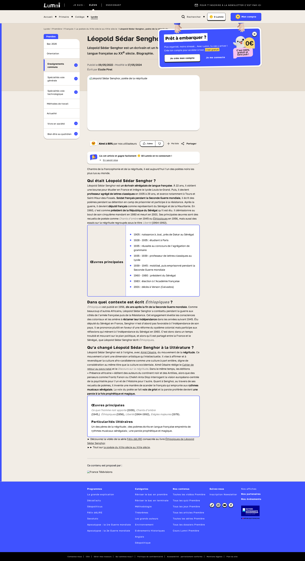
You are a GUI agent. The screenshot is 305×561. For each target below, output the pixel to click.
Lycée (94, 16)
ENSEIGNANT (113, 5)
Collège (80, 16)
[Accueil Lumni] (52, 5)
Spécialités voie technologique (55, 92)
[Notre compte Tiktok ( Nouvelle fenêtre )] (212, 505)
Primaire (64, 16)
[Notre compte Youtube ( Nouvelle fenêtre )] (224, 505)
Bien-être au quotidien (59, 134)
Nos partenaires (251, 494)
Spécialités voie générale (55, 79)
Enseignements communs (55, 65)
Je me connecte (215, 57)
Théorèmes (141, 512)
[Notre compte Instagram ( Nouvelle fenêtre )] (218, 505)
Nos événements (251, 499)
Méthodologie (143, 506)
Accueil (48, 16)
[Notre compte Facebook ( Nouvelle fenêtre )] (231, 505)
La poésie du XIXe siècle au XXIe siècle (96, 29)
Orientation (53, 53)
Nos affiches (248, 488)
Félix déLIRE (94, 512)
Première (57, 29)
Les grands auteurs (146, 518)
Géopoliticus (94, 506)
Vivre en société (56, 123)
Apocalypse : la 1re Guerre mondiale (109, 524)
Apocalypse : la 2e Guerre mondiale (108, 530)
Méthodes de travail (57, 103)
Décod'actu (94, 500)
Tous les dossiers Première (189, 524)
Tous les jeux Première (186, 506)
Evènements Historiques (150, 530)
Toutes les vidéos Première (189, 494)
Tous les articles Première (188, 512)
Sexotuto (92, 518)
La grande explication (100, 494)
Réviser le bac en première (151, 494)
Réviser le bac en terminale (152, 500)
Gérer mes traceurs (103, 557)
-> (108, 160)
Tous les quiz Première (186, 500)
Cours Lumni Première (186, 530)
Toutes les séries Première (189, 518)
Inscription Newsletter (223, 494)
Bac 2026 (52, 43)
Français (68, 29)
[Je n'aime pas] (159, 144)
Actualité (52, 113)
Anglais (139, 536)
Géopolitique (143, 542)
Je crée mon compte (182, 58)
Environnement (144, 524)
